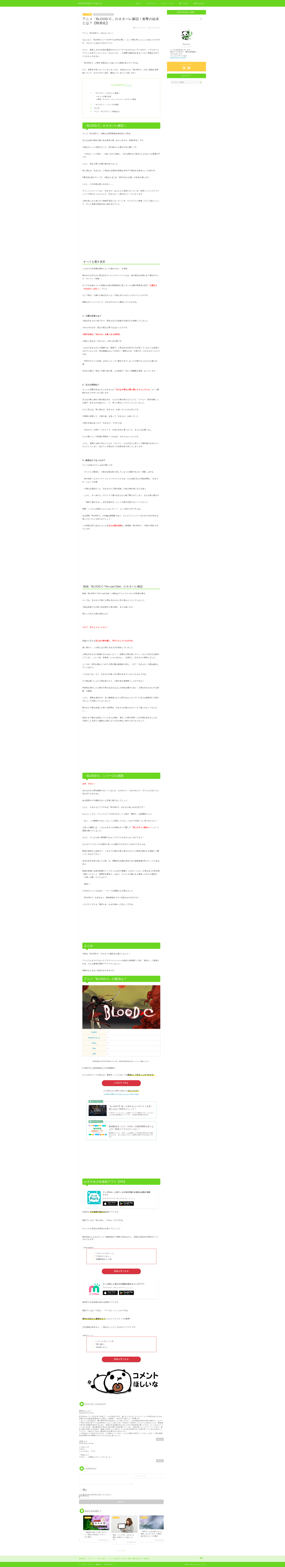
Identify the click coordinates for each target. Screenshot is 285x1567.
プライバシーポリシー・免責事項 (91, 1564)
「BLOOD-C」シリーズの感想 (106, 104)
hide (128, 85)
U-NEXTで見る (121, 1083)
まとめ (97, 108)
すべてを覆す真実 (104, 96)
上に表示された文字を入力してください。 (96, 1495)
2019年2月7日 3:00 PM (86, 1443)
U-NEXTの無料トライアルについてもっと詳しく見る (121, 1094)
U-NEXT (94, 1032)
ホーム (138, 3)
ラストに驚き (87, 14)
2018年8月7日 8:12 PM (86, 1413)
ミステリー (151, 3)
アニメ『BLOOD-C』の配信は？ (107, 111)
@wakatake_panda (178, 58)
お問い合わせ (199, 3)
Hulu (94, 1048)
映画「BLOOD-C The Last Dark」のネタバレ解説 (117, 99)
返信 (161, 1439)
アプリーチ (131, 1198)
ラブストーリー (167, 3)
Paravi (94, 1043)
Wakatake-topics (90, 3)
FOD (94, 1053)
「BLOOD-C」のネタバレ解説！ (107, 93)
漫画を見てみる (121, 1271)
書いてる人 (183, 3)
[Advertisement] (121, 231)
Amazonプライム (94, 1037)
